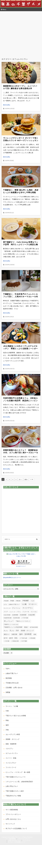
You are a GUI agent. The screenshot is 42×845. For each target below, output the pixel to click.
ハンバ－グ (12, 611)
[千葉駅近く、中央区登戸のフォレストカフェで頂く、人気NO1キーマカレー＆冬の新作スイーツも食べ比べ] (21, 280)
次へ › (20, 479)
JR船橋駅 (25, 600)
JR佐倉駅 (6, 600)
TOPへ (8, 669)
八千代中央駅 (24, 617)
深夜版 (8, 692)
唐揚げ (26, 627)
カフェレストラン (12, 753)
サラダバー (33, 604)
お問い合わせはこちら (13, 819)
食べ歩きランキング (21, 566)
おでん (5, 604)
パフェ (19, 611)
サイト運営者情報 (12, 809)
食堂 (7, 725)
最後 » (26, 479)
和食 (7, 720)
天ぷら (6, 630)
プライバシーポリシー (13, 814)
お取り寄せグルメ (12, 786)
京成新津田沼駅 (8, 617)
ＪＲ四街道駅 (32, 638)
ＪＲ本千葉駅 (23, 641)
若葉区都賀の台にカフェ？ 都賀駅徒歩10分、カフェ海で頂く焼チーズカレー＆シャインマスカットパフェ (20, 452)
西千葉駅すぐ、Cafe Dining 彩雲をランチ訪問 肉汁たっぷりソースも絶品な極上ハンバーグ (20, 244)
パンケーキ (25, 611)
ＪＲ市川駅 (6, 641)
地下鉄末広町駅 (34, 627)
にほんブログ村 (21, 556)
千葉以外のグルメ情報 (13, 796)
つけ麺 (24, 604)
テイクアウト (28, 608)
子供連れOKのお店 (12, 683)
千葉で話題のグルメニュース (15, 777)
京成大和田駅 (7, 615)
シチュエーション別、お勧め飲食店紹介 (19, 781)
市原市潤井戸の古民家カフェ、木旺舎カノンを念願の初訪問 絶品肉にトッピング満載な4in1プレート (20, 400)
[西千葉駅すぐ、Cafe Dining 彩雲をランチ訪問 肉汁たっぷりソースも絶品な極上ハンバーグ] (21, 228)
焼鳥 (35, 634)
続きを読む (6, 105)
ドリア (6, 611)
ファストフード (11, 767)
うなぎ (32, 600)
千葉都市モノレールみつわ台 (11, 624)
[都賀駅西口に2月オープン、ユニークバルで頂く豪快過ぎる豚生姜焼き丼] (21, 72)
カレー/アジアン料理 (13, 734)
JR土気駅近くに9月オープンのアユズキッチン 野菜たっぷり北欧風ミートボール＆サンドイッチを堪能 (20, 348)
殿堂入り (7, 634)
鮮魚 (16, 638)
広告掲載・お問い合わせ (14, 687)
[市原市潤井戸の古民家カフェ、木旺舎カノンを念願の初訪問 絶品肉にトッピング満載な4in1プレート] (21, 384)
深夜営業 (14, 634)
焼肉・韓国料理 (11, 744)
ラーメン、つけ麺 (12, 706)
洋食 (7, 730)
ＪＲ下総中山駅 (23, 638)
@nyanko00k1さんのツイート (12, 577)
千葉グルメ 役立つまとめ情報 (16, 715)
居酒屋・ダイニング (27, 630)
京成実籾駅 (15, 615)
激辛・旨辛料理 (25, 634)
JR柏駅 (12, 600)
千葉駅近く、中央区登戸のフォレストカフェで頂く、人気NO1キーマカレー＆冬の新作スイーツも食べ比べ (20, 296)
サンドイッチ (7, 608)
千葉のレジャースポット (23, 621)
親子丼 (5, 638)
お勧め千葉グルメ (12, 673)
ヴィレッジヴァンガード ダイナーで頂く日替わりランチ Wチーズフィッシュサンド (20, 140)
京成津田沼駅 (16, 617)
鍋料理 (11, 638)
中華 (7, 711)
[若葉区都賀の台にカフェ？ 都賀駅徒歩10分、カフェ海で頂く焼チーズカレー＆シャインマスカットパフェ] (21, 436)
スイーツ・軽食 (11, 758)
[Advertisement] (21, 33)
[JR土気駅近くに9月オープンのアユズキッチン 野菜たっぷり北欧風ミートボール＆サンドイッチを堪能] (21, 332)
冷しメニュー (9, 621)
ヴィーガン (34, 611)
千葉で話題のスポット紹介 (15, 791)
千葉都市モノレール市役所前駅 (13, 627)
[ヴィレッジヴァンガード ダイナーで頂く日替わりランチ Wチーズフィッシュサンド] (21, 124)
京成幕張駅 (23, 615)
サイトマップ (10, 824)
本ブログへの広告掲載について (16, 828)
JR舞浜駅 (18, 600)
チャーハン (16, 608)
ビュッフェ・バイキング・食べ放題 (18, 772)
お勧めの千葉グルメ (14, 604)
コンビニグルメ (11, 763)
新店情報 (9, 678)
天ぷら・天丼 (14, 630)
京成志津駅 (31, 615)
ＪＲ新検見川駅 (15, 641)
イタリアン (9, 748)
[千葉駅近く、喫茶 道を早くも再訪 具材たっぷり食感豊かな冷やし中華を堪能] (21, 176)
